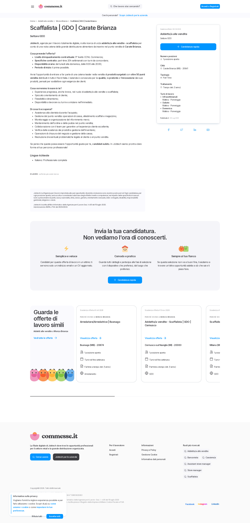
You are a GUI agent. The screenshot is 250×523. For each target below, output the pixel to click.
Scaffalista (193, 476)
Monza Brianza (62, 21)
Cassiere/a (211, 457)
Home (32, 21)
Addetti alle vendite (45, 21)
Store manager (194, 470)
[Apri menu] (32, 6)
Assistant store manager (199, 464)
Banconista (193, 457)
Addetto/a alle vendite (198, 451)
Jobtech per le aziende (66, 457)
